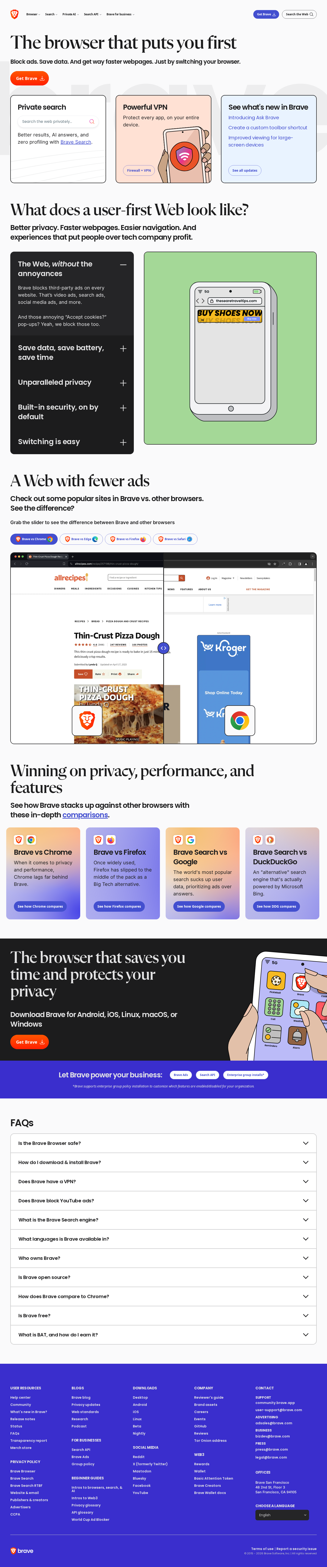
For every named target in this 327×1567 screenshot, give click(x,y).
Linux (137, 1419)
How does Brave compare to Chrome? (63, 1296)
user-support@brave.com (278, 1410)
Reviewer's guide (209, 1397)
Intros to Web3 (85, 1498)
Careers (201, 1411)
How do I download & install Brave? (59, 1162)
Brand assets (205, 1404)
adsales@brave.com (279, 1423)
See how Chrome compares (40, 906)
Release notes (22, 1419)
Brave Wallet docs (210, 1492)
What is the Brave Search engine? (58, 1219)
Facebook (142, 1485)
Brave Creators (207, 1485)
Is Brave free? (34, 1315)
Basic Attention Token (213, 1478)
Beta (137, 1426)
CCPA (15, 1514)
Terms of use (262, 1548)
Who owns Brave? (39, 1258)
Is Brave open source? (44, 1277)
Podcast (79, 1426)
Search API (91, 14)
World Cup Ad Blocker (90, 1519)
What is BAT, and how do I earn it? (58, 1334)
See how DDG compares (276, 906)
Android (140, 1404)
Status (16, 1426)
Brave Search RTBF (26, 1485)
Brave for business (119, 14)
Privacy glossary (86, 1505)
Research (80, 1419)
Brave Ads (181, 1075)
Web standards (85, 1411)
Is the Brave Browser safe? (49, 1143)
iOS (136, 1411)
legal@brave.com (271, 1457)
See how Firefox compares (119, 906)
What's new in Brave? (28, 1411)
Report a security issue (296, 1548)
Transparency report (28, 1440)
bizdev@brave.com (272, 1436)
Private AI (69, 14)
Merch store (21, 1447)
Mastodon (142, 1471)
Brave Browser (22, 1471)
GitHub (200, 1426)
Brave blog (81, 1397)
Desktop (140, 1397)
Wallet (200, 1471)
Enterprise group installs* (245, 1075)
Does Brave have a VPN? (47, 1181)
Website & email (24, 1492)
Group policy (83, 1464)
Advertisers (20, 1507)
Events (200, 1419)
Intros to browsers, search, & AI (97, 1489)
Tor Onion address (210, 1440)
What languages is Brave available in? (63, 1239)
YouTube (140, 1492)
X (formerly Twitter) (150, 1464)
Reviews (201, 1433)
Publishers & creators (29, 1500)
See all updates (244, 170)
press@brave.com (271, 1449)
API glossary (82, 1512)
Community (20, 1404)
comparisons (85, 815)
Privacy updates (86, 1404)
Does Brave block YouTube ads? (56, 1200)
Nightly (139, 1433)
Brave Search (76, 142)
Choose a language (275, 1505)
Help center (20, 1397)
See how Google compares (199, 906)
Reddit (139, 1456)
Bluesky (139, 1478)
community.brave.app (275, 1402)
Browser (31, 14)
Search (49, 14)
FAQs (14, 1433)
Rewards (201, 1464)
